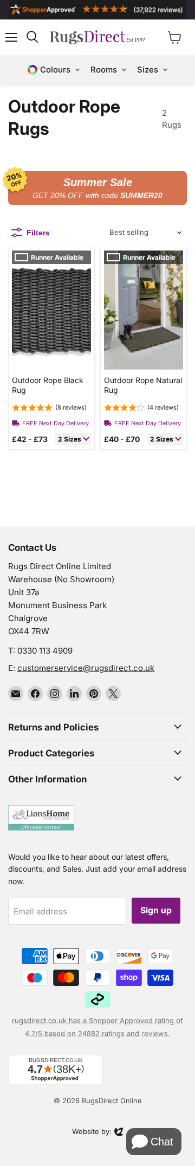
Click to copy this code (97, 187)
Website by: (92, 1132)
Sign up (156, 910)
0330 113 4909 (45, 650)
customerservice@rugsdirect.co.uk (85, 668)
